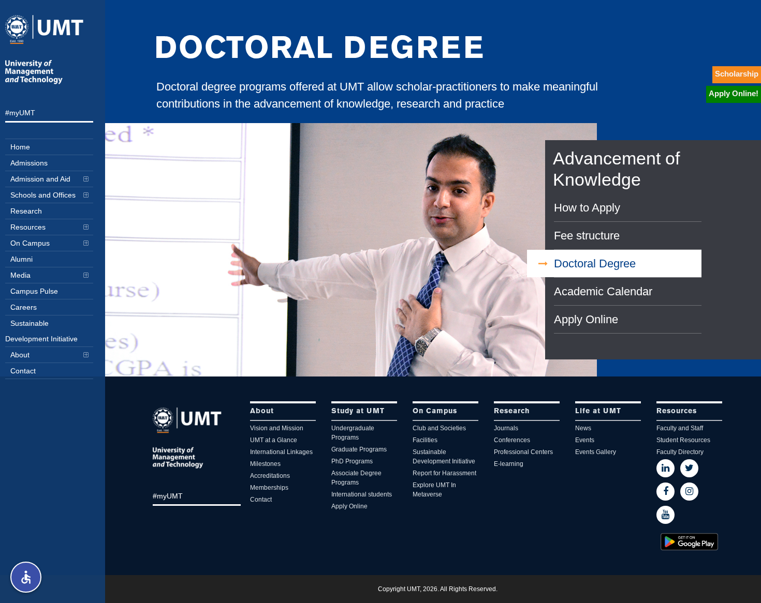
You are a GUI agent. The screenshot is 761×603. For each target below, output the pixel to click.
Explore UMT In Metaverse (434, 489)
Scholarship (736, 73)
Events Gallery (595, 452)
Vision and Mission (276, 428)
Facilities (425, 440)
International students (361, 494)
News (583, 428)
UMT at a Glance (273, 440)
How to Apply (587, 207)
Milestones (265, 464)
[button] (25, 577)
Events (584, 440)
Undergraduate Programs (352, 433)
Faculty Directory (680, 452)
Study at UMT (358, 411)
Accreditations (270, 475)
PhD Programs (352, 461)
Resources (676, 411)
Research (512, 411)
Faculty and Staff (679, 428)
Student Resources (683, 440)
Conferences (512, 440)
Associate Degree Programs (356, 478)
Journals (506, 428)
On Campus (435, 411)
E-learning (508, 464)
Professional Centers (523, 452)
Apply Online (586, 319)
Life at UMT (598, 411)
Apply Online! (733, 93)
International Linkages (281, 452)
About (262, 411)
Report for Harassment (444, 473)
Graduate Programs (359, 449)
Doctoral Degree (595, 263)
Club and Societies (439, 428)
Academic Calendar (603, 291)
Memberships (269, 487)
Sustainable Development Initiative (444, 456)
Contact (261, 499)
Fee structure (587, 235)
